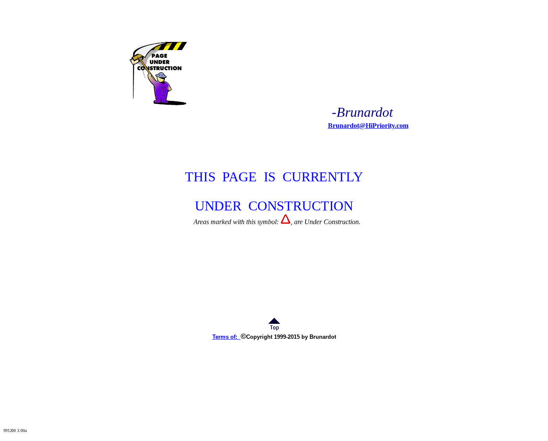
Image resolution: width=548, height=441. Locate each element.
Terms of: (226, 337)
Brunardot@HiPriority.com (368, 125)
